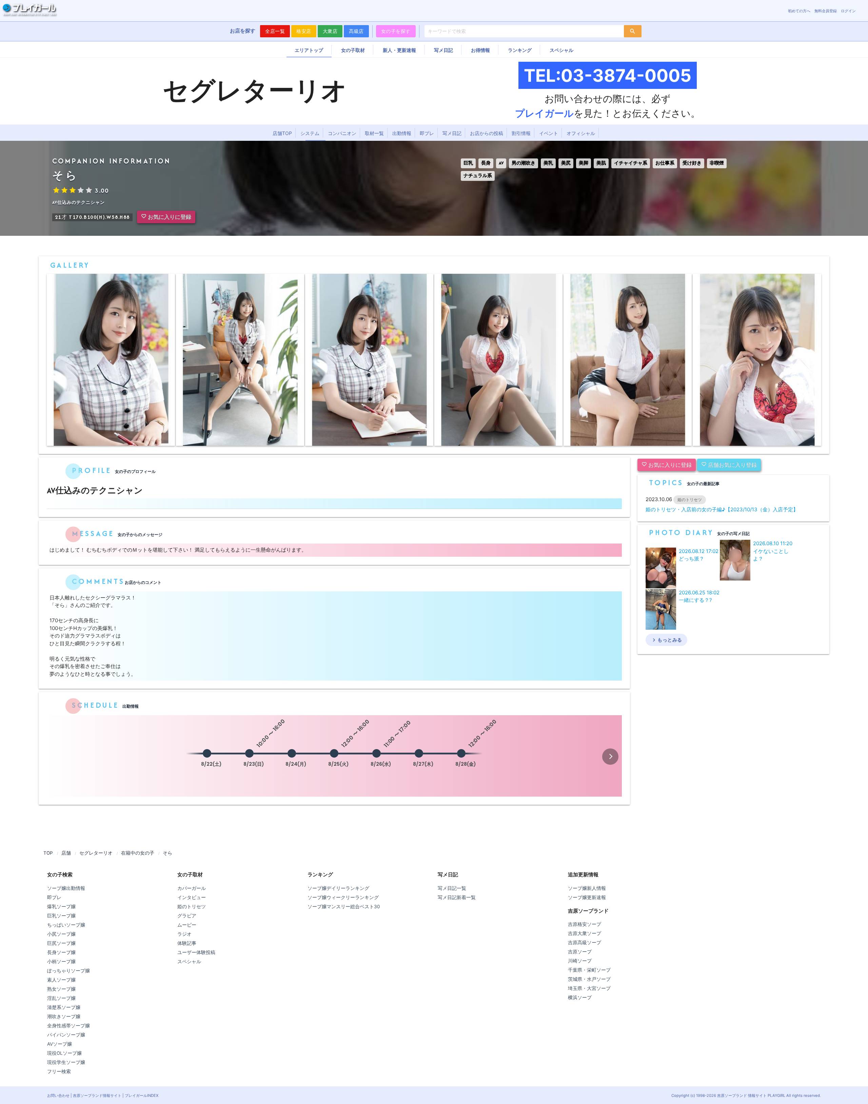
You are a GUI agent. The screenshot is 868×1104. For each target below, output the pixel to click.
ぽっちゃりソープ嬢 (68, 970)
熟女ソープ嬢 (61, 989)
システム (309, 133)
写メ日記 (443, 50)
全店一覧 (275, 31)
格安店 (303, 31)
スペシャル (561, 50)
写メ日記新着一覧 (457, 897)
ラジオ (184, 934)
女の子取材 (353, 50)
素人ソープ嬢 (61, 980)
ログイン (848, 10)
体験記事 (186, 943)
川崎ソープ (580, 961)
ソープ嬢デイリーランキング (338, 888)
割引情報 (521, 133)
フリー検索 (59, 1071)
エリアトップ (309, 50)
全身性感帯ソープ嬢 (68, 1025)
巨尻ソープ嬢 (61, 943)
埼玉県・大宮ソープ (589, 988)
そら (167, 853)
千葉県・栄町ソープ (589, 970)
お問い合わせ (58, 1095)
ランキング (520, 50)
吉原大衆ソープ (584, 933)
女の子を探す (396, 31)
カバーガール (191, 888)
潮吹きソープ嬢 (63, 1016)
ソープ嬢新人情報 (587, 888)
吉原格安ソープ (584, 924)
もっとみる (666, 639)
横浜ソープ (580, 997)
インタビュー (191, 897)
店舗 (66, 853)
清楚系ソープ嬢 (63, 1007)
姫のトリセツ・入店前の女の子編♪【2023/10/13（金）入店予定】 (722, 509)
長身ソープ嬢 (61, 952)
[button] (610, 756)
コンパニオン (342, 133)
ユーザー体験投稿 (196, 952)
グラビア (186, 915)
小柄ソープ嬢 (61, 961)
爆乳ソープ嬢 (61, 906)
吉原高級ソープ (584, 942)
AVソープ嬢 (59, 1044)
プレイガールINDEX (141, 1095)
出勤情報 (401, 133)
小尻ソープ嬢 (61, 934)
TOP (48, 853)
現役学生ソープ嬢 (66, 1062)
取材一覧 (374, 133)
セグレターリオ (96, 853)
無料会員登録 (825, 10)
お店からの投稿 (486, 133)
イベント (548, 133)
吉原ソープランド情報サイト (97, 1095)
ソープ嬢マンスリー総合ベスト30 (344, 906)
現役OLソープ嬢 (64, 1053)
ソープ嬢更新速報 (587, 897)
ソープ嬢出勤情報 (66, 888)
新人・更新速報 (399, 50)
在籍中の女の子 (137, 853)
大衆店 (330, 31)
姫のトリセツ (191, 906)
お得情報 (480, 50)
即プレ (427, 133)
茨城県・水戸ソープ (589, 979)
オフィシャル (581, 133)
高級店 (356, 31)
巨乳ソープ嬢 (61, 915)
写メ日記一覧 (452, 888)
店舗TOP (282, 133)
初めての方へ (799, 10)
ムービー (186, 925)
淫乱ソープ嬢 (61, 998)
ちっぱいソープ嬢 (66, 925)
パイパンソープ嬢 (66, 1035)
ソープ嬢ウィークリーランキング (343, 897)
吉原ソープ (580, 951)
